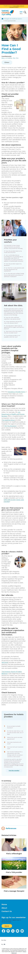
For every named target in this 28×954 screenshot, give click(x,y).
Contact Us (7, 911)
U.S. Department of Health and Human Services (13, 414)
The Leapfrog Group (8, 420)
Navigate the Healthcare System (13, 18)
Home (2, 18)
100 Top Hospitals (10, 426)
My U (2, 944)
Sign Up (7, 926)
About (4, 908)
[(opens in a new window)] (3, 932)
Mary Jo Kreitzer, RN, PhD (10, 58)
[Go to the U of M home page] (12, 2)
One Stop (3, 940)
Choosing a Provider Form (16, 392)
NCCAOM (5, 662)
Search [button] (25, 12)
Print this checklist (14, 770)
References (11, 828)
